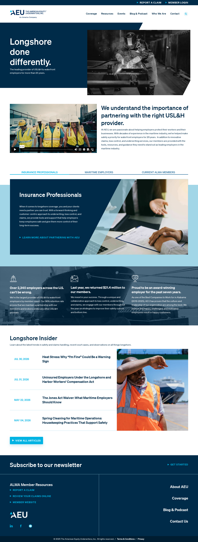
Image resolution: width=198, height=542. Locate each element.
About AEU (179, 486)
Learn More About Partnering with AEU (51, 237)
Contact (174, 13)
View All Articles (28, 440)
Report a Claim (150, 2)
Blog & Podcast (138, 13)
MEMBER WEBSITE (24, 502)
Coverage (91, 13)
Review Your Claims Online (32, 496)
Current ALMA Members (158, 172)
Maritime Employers (99, 172)
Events (121, 13)
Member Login (178, 2)
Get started (179, 464)
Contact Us (179, 521)
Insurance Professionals (39, 172)
